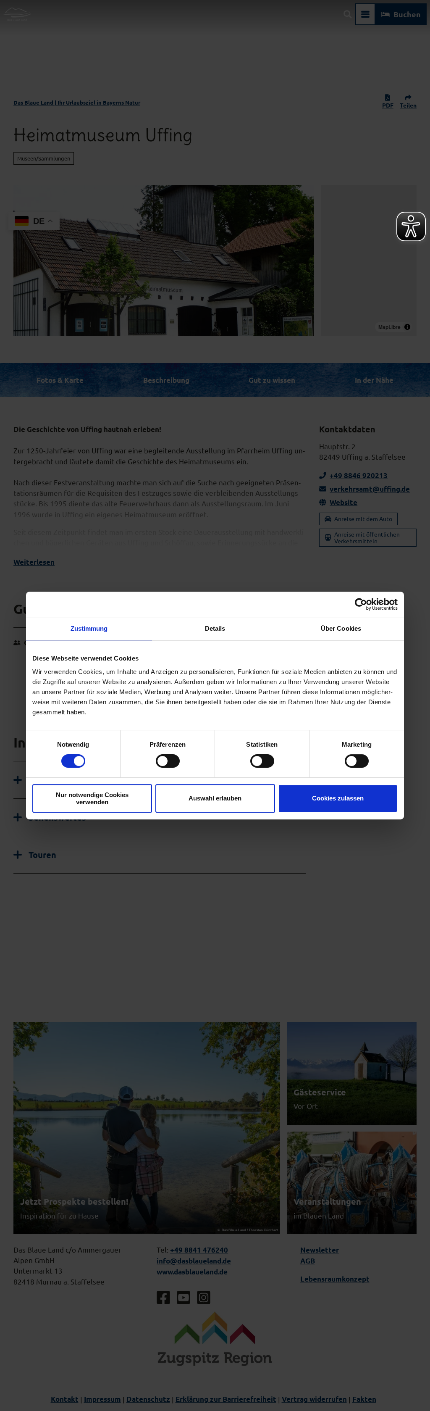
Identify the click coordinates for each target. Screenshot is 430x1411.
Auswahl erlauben (215, 798)
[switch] (168, 761)
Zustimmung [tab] (89, 628)
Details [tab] (215, 628)
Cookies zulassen (338, 798)
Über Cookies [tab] (341, 628)
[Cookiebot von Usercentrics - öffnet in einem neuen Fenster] (361, 604)
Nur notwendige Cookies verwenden (92, 798)
